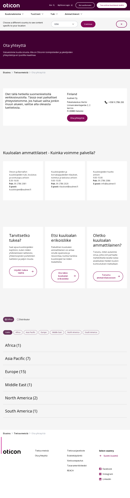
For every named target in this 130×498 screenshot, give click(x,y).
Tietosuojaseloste (76, 450)
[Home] (11, 5)
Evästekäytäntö (74, 455)
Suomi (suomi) (111, 455)
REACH (70, 470)
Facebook (107, 468)
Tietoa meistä (42, 450)
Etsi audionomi (85, 5)
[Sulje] (121, 24)
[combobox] (62, 24)
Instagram (108, 474)
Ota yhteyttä (77, 118)
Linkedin (107, 479)
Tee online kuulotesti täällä (112, 5)
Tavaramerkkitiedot (77, 465)
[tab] (8, 319)
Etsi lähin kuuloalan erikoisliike (63, 276)
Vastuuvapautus (75, 460)
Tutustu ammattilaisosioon (106, 276)
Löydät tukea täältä (21, 271)
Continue (88, 24)
